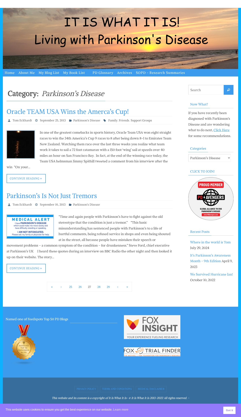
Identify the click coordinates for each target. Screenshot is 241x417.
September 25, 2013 (53, 120)
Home (10, 72)
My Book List (74, 72)
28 (99, 287)
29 (108, 287)
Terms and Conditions (117, 388)
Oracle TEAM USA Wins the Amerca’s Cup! (68, 112)
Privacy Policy (86, 388)
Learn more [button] (120, 409)
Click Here (222, 130)
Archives (124, 72)
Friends (124, 120)
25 (70, 287)
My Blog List (49, 72)
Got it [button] (229, 410)
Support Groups (141, 120)
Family (112, 120)
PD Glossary (103, 72)
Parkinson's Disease (86, 120)
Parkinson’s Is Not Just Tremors (52, 196)
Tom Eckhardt (22, 120)
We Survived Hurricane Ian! (211, 274)
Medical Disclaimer (151, 388)
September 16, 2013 (53, 204)
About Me (26, 72)
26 (80, 287)
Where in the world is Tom (210, 242)
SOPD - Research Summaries (160, 72)
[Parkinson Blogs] (24, 364)
